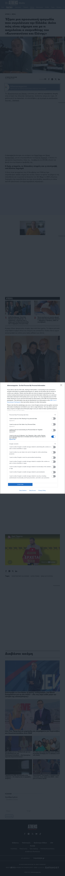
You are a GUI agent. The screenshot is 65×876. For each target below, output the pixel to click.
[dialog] (32, 438)
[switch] (53, 418)
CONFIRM (20, 484)
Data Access (32, 490)
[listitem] (32, 415)
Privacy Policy (42, 490)
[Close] (61, 385)
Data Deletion (23, 490)
